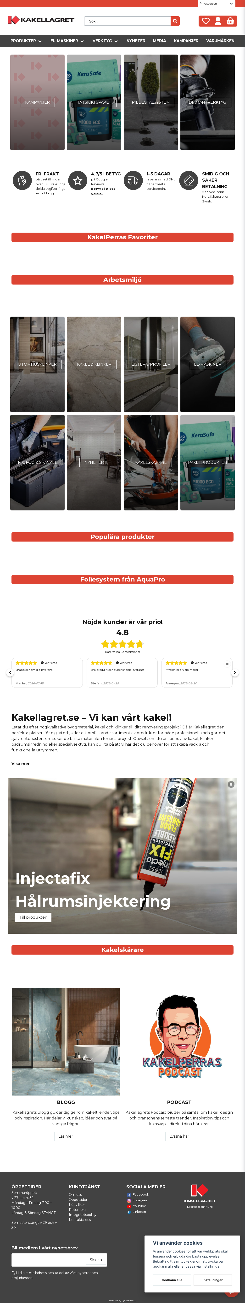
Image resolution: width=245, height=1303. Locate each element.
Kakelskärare (151, 462)
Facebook (141, 1194)
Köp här (26, 917)
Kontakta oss (80, 1220)
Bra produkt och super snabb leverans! (42, 669)
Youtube (139, 1206)
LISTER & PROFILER (151, 364)
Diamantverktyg (207, 102)
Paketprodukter (207, 462)
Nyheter (136, 41)
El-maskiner (64, 41)
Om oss (75, 1194)
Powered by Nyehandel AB (122, 1300)
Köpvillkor (77, 1204)
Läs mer (65, 1136)
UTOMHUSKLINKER (37, 364)
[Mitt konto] (218, 21)
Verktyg (102, 41)
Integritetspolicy (82, 1215)
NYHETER (94, 462)
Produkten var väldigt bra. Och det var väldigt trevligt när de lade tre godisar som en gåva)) (196, 674)
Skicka (96, 1260)
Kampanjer (186, 41)
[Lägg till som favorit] (205, 21)
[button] (10, 673)
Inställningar (213, 1280)
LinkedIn (139, 1212)
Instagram (140, 1200)
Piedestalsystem (151, 102)
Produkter (23, 41)
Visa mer (20, 763)
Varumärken (220, 41)
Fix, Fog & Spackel (37, 462)
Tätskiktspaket (94, 102)
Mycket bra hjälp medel (106, 669)
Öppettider (78, 1199)
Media (159, 41)
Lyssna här (179, 1136)
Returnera (77, 1210)
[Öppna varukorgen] (230, 21)
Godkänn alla (172, 1280)
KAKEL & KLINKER (94, 364)
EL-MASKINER (207, 364)
